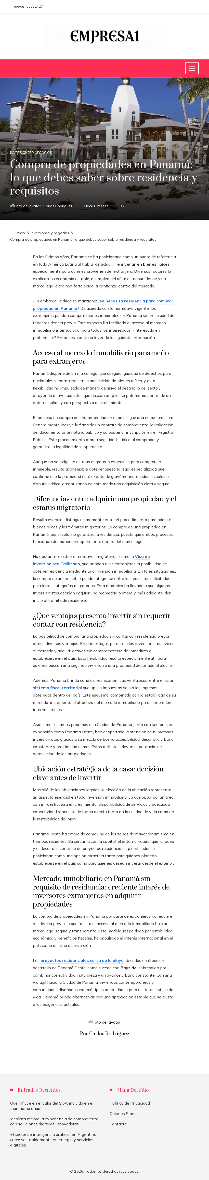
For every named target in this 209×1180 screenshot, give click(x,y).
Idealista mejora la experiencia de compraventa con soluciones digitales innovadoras (54, 1121)
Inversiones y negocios (31, 152)
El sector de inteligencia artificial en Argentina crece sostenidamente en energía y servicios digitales (53, 1139)
